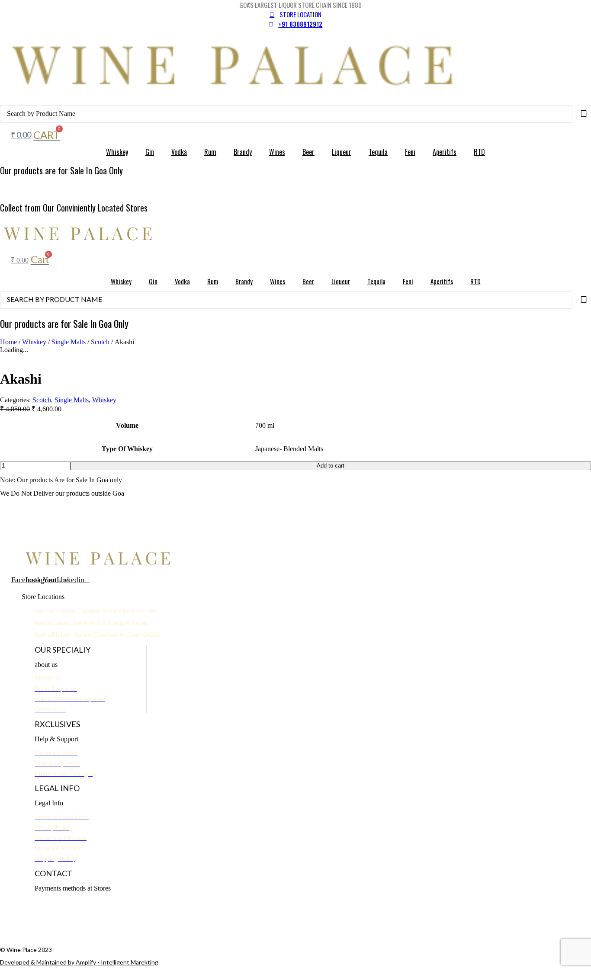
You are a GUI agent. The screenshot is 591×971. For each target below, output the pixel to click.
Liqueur (341, 152)
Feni (410, 152)
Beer (308, 152)
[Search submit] (584, 114)
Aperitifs (444, 152)
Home (8, 342)
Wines (277, 152)
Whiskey (117, 152)
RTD (479, 152)
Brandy (243, 152)
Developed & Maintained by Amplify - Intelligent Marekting (79, 962)
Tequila (378, 152)
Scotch (100, 342)
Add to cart (330, 465)
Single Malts (68, 342)
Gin (149, 152)
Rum (210, 152)
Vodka (179, 152)
